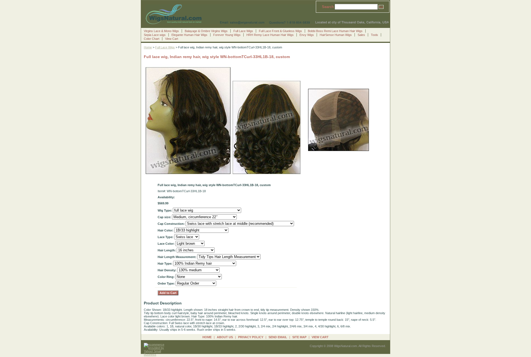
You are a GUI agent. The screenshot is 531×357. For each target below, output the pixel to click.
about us (225, 337)
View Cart (171, 38)
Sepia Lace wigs (155, 35)
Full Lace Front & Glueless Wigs (280, 31)
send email (278, 337)
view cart (320, 337)
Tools (374, 35)
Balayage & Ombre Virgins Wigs (206, 31)
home (207, 337)
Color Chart (151, 38)
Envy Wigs (307, 35)
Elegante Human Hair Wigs (189, 35)
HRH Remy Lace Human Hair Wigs (270, 35)
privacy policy (250, 337)
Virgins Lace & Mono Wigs (161, 31)
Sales (361, 35)
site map (299, 337)
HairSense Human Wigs (336, 35)
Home (148, 47)
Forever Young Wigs (227, 35)
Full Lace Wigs (243, 31)
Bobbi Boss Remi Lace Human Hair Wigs (335, 31)
